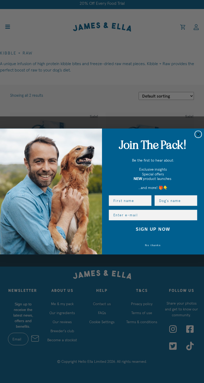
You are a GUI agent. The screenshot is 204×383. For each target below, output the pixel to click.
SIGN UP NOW (153, 229)
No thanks (153, 245)
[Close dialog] (198, 134)
